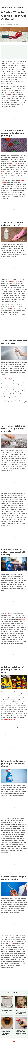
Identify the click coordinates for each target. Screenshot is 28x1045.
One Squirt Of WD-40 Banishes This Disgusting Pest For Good (21, 1032)
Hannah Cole (6, 22)
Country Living (5, 378)
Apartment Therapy (9, 720)
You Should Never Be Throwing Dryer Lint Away (6, 1011)
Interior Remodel (19, 7)
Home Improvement (7, 7)
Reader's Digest (14, 163)
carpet (3, 171)
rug (15, 71)
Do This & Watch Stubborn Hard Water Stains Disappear (6, 1032)
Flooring (3, 9)
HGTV (10, 94)
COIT (4, 819)
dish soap (9, 613)
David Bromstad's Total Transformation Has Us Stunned (21, 1011)
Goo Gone (7, 731)
